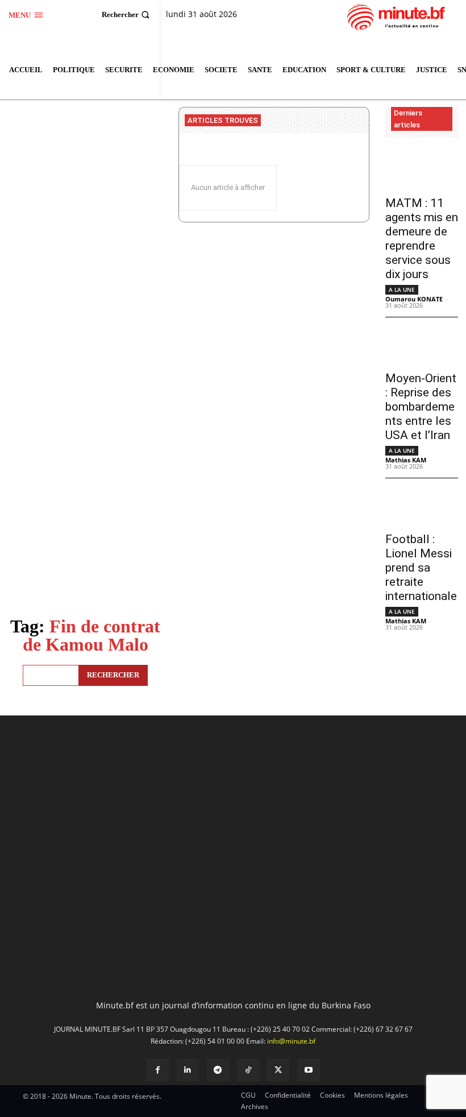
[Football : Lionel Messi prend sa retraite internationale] (421, 507)
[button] (127, 14)
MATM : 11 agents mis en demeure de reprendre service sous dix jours (421, 238)
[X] (278, 1070)
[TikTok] (248, 1070)
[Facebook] (157, 1070)
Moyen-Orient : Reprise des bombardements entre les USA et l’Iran (420, 406)
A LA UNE (402, 289)
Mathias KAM (405, 460)
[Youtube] (308, 1070)
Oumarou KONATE (414, 299)
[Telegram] (218, 1070)
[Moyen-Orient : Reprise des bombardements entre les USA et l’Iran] (421, 346)
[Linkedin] (188, 1070)
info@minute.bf (291, 1041)
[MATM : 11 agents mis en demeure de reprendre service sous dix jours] (421, 170)
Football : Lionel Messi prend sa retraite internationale (421, 567)
